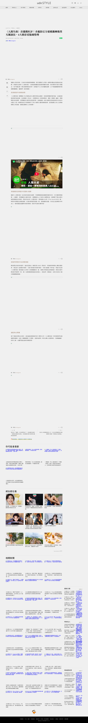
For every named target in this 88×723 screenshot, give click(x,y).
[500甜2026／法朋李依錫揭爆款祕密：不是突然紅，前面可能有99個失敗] (53, 566)
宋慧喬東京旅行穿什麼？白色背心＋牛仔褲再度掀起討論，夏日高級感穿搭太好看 (69, 675)
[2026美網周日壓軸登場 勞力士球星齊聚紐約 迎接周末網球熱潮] (34, 585)
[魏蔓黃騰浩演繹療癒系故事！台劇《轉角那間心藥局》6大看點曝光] (53, 641)
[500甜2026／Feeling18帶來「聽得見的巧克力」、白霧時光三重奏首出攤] (15, 659)
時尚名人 (14, 7)
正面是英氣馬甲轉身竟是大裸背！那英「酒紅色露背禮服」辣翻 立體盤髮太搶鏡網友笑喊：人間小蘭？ (14, 463)
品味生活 (55, 7)
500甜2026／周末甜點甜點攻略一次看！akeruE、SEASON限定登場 (53, 704)
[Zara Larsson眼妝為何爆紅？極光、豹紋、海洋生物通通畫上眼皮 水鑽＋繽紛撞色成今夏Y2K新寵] (34, 641)
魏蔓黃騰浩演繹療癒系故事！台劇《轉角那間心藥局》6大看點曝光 (53, 648)
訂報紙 (56, 718)
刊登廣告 (21, 718)
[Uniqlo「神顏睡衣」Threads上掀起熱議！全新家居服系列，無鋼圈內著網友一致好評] (79, 697)
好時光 (40, 7)
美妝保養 (31, 7)
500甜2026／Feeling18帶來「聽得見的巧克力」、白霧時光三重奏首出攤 (14, 668)
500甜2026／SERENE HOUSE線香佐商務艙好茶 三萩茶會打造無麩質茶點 (14, 612)
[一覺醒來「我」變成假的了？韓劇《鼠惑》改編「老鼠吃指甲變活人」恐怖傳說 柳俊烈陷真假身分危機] (53, 455)
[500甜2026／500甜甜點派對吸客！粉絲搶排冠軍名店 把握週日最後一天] (15, 566)
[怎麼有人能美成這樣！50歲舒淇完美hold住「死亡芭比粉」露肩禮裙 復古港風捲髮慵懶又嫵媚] (15, 678)
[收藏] (7, 91)
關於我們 (61, 718)
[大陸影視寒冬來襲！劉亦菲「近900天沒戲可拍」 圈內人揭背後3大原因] (34, 659)
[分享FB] (7, 82)
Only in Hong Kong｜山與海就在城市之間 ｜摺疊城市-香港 (33, 545)
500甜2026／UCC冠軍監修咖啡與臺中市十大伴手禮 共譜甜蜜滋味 (14, 630)
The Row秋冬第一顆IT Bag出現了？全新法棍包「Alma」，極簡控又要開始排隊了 (53, 630)
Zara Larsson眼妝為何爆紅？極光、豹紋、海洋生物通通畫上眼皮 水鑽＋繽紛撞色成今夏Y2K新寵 (33, 649)
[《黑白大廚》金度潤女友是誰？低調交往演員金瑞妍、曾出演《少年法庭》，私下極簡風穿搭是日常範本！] (34, 678)
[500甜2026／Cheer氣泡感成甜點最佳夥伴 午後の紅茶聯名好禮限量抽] (53, 585)
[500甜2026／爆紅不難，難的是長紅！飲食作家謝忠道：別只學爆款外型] (34, 566)
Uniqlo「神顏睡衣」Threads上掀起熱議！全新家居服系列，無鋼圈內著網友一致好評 (69, 698)
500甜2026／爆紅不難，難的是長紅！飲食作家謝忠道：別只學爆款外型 (33, 575)
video (80, 7)
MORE (80, 589)
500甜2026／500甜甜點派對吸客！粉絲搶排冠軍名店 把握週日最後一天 (14, 575)
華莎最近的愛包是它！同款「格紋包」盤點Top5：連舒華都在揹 (69, 703)
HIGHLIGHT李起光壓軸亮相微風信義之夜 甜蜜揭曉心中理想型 (33, 704)
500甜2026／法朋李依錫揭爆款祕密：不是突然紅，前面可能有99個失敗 (53, 575)
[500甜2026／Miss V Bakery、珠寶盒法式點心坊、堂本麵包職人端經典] (15, 697)
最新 (7, 7)
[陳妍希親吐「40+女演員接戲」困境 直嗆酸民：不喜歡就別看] (34, 455)
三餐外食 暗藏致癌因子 (50, 525)
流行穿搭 (23, 7)
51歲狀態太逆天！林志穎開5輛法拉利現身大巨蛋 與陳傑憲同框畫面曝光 (14, 482)
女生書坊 (73, 7)
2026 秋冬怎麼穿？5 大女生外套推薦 (69, 690)
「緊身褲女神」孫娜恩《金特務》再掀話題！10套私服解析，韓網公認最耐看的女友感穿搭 (69, 686)
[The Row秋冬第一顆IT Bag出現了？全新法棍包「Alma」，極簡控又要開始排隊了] (53, 622)
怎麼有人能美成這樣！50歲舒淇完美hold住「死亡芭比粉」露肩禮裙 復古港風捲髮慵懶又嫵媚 (14, 686)
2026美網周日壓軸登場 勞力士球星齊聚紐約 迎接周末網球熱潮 (33, 592)
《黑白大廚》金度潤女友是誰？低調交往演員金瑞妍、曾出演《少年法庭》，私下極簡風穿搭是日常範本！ (33, 687)
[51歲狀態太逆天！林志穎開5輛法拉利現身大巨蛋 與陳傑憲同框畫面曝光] (15, 473)
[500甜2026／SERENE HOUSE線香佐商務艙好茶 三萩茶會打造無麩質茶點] (15, 604)
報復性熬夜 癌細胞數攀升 (12, 525)
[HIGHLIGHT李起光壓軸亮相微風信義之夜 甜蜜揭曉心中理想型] (34, 697)
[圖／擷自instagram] (34, 59)
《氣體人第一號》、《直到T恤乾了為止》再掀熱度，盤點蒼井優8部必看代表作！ (53, 668)
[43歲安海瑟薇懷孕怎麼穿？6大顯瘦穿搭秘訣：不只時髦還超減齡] (79, 680)
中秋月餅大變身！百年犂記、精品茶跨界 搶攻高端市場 (53, 545)
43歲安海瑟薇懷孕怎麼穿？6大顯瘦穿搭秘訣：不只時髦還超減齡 (69, 680)
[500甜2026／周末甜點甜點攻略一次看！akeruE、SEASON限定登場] (53, 697)
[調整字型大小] (7, 95)
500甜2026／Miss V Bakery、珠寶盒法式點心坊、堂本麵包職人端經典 (14, 705)
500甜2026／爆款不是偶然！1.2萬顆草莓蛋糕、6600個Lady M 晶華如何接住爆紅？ (14, 593)
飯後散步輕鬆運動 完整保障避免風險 (14, 545)
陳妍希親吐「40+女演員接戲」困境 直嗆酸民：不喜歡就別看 (33, 462)
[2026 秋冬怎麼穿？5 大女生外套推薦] (79, 691)
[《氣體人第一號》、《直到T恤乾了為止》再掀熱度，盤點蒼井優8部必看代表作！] (53, 659)
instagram (12, 79)
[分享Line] (7, 87)
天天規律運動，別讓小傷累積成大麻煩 (53, 507)
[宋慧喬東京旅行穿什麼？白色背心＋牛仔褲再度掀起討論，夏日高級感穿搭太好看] (79, 674)
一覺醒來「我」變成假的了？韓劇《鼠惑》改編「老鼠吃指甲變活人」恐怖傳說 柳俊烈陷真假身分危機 (53, 464)
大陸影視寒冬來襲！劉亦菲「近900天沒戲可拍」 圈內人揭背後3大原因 (33, 668)
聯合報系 (52, 718)
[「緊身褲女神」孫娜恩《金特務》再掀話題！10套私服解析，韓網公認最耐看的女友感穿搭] (79, 686)
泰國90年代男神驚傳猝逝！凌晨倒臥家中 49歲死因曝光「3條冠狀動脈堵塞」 (53, 686)
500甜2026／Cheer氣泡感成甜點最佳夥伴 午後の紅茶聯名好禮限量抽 (53, 593)
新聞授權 (33, 718)
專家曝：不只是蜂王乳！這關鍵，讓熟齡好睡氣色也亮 (14, 507)
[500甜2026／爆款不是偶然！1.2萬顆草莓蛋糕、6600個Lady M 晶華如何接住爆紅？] (15, 585)
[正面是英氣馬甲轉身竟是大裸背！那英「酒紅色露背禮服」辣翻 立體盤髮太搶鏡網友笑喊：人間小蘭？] (15, 455)
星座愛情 (64, 7)
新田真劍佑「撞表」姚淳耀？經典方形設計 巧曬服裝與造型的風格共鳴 (34, 508)
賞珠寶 (47, 7)
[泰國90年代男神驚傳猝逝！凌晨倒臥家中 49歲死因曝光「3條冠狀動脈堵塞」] (53, 678)
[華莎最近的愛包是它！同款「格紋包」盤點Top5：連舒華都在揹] (79, 703)
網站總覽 (66, 718)
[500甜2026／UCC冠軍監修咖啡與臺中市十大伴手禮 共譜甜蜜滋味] (15, 622)
